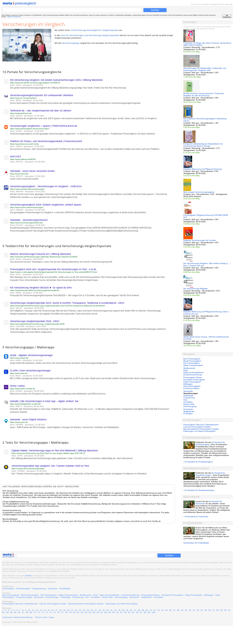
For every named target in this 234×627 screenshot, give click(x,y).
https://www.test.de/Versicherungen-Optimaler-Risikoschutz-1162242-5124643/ (43, 257)
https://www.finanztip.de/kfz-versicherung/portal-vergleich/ (34, 290)
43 (158, 610)
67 (23, 612)
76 (58, 612)
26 (92, 610)
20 (68, 610)
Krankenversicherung (192, 375)
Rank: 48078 (15, 100)
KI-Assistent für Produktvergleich (199, 462)
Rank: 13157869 (17, 326)
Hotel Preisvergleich (191, 386)
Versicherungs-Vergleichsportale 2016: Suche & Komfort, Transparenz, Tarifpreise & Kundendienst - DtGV (67, 303)
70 (35, 612)
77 (62, 612)
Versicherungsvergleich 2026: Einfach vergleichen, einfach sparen (45, 204)
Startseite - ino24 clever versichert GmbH (32, 171)
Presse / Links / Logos (44, 617)
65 (15, 612)
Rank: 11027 (15, 274)
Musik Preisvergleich (192, 361)
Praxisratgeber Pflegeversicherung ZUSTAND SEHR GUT (205, 216)
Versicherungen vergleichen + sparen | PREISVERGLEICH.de (43, 126)
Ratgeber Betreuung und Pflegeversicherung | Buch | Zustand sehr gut (206, 313)
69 (31, 612)
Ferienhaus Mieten (191, 388)
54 (202, 610)
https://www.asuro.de (19, 422)
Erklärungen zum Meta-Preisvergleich (199, 431)
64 (11, 612)
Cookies (28, 575)
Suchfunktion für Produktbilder (196, 543)
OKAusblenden (227, 16)
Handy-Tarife (188, 404)
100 (153, 612)
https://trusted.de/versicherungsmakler (28, 468)
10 (29, 610)
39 (143, 610)
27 (96, 610)
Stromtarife (188, 391)
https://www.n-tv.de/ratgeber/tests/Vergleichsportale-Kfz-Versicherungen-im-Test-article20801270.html (53, 272)
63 (7, 612)
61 (229, 610)
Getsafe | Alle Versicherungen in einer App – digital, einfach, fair (44, 401)
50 (186, 610)
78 (66, 612)
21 (72, 610)
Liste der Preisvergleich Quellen (197, 427)
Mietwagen (188, 384)
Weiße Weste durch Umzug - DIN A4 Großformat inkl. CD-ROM (206, 338)
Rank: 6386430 (16, 210)
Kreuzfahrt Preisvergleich (194, 380)
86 (98, 612)
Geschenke (188, 409)
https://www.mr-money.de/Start (23, 98)
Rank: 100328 (16, 116)
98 (145, 612)
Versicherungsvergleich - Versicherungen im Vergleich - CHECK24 (46, 186)
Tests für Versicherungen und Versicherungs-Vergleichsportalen (90, 35)
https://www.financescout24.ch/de (24, 144)
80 (74, 612)
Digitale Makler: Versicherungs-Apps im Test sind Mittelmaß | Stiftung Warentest (55, 450)
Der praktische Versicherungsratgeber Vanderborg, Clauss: (205, 120)
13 (41, 610)
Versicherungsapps (71, 43)
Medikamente (189, 368)
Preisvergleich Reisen (192, 377)
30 (107, 610)
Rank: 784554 (16, 146)
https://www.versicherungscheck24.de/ (26, 223)
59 (221, 610)
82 (82, 612)
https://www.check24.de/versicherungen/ (27, 189)
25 (88, 610)
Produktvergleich (23, 588)
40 (147, 610)
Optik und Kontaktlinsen (193, 372)
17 (56, 610)
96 (137, 612)
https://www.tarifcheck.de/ (21, 113)
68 (27, 612)
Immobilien (188, 402)
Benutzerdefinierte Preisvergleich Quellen (201, 429)
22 (76, 610)
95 (133, 612)
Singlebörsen (189, 411)
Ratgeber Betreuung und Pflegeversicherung (202, 169)
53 (198, 610)
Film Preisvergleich (191, 363)
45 (166, 610)
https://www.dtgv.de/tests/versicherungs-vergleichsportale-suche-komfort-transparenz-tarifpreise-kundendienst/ (57, 306)
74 (51, 612)
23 (80, 610)
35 (127, 610)
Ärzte (185, 370)
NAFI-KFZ (15, 156)
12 (37, 610)
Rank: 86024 (15, 376)
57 (213, 610)
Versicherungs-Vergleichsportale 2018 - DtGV (34, 321)
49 (182, 610)
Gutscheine (52, 588)
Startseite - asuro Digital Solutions (28, 419)
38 (139, 610)
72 (43, 612)
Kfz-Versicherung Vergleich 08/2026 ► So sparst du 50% (41, 287)
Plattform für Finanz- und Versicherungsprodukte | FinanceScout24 (46, 141)
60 (225, 610)
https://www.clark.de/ (18, 373)
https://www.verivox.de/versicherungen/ (26, 207)
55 (206, 610)
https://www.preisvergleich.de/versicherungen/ (29, 129)
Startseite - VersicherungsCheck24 (29, 220)
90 (113, 612)
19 (64, 610)
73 (47, 612)
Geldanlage (188, 395)
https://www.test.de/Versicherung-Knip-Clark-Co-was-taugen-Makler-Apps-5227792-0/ (48, 453)
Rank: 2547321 (16, 162)
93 (125, 612)
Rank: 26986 (15, 293)
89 (109, 612)
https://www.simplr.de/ (19, 358)
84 (90, 612)
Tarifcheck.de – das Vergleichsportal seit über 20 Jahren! (40, 110)
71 (39, 612)
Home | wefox (17, 386)
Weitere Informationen (14, 16)
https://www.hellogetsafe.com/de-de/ (25, 404)
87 (102, 612)
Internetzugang (189, 406)
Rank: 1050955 (16, 425)
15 (49, 610)
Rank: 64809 (15, 360)
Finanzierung (189, 398)
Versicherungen (52, 597)
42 (155, 610)
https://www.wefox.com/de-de (22, 389)
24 (84, 610)
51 (190, 610)
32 (115, 610)
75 (54, 612)
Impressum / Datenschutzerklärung (17, 617)
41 (151, 610)
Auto (185, 400)
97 (141, 612)
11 (33, 610)
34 (123, 610)
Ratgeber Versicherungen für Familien (199, 240)
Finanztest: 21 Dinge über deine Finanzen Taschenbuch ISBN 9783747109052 (207, 44)
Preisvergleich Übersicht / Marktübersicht (200, 425)
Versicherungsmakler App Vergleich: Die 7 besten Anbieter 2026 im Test (50, 465)
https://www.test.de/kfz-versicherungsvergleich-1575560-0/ (35, 83)
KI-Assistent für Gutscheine (196, 516)
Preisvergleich (214, 4)
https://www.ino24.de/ (19, 174)
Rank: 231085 (16, 391)
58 (217, 610)
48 (178, 610)
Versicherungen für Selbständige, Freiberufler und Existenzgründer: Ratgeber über (204, 69)
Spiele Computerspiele (193, 365)
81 (78, 612)
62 (3, 612)
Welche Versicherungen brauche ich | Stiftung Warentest (40, 254)
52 (194, 610)
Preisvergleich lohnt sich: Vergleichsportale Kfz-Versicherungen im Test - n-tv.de (53, 269)
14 (45, 610)
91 (117, 612)
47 (174, 610)
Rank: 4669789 (16, 191)
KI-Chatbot (188, 413)
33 (119, 610)
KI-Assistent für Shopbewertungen (210, 474)
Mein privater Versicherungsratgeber (199, 192)
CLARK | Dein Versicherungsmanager (30, 370)
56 (210, 610)
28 (100, 610)
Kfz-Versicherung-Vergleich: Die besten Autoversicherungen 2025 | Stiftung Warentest (56, 80)
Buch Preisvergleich (191, 359)
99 (149, 612)
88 (106, 612)
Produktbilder (65, 588)
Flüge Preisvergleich (192, 382)
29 (104, 610)
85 (94, 612)
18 (60, 610)
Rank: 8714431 (16, 225)
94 (129, 612)
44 (162, 610)
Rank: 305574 (16, 406)
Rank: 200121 (16, 308)
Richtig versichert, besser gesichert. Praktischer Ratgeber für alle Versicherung (203, 94)
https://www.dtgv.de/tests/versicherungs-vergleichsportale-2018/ (37, 324)
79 (70, 612)
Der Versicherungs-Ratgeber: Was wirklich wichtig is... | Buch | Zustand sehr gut (206, 264)
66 (19, 612)
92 (121, 612)
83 (86, 612)
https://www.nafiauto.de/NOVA (23, 159)
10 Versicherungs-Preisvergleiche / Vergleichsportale (94, 30)
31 (111, 610)
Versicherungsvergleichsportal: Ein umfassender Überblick (41, 95)
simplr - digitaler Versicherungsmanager (31, 355)
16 (52, 610)
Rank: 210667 (16, 131)
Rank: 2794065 (18, 471)
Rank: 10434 (15, 85)
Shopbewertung (39, 588)
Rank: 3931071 (16, 176)
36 (131, 610)
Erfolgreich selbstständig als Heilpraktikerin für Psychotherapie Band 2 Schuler (203, 145)
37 (135, 610)
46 (170, 610)
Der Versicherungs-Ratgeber (195, 288)
